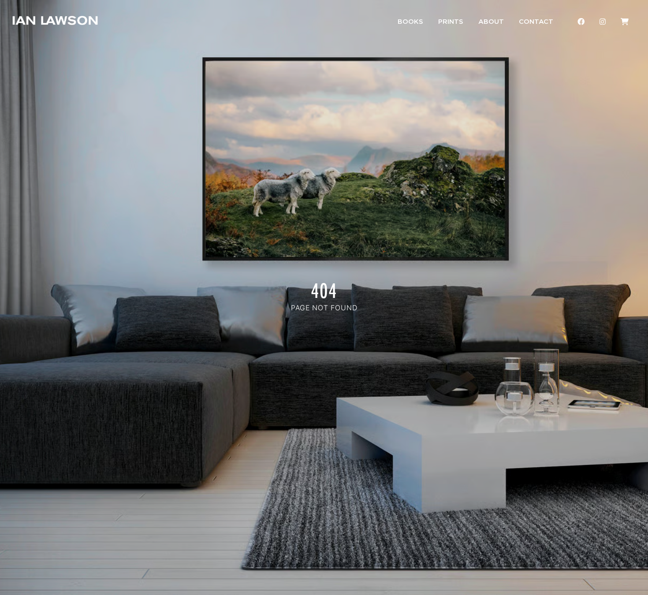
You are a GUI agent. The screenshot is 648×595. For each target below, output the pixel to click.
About (491, 22)
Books (410, 22)
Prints (450, 22)
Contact (536, 22)
